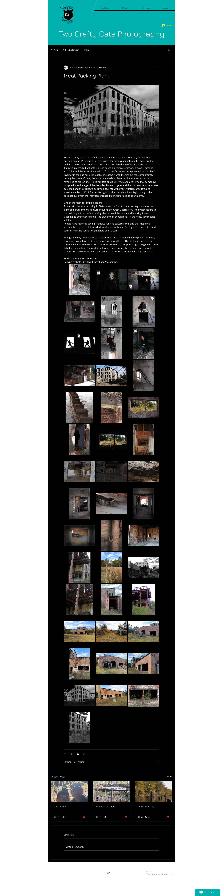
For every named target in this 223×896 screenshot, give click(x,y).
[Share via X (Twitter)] (71, 754)
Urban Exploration (71, 50)
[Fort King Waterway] (111, 791)
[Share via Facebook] (65, 754)
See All (169, 776)
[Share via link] (84, 754)
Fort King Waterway (106, 806)
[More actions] (157, 67)
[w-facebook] (108, 873)
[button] (169, 50)
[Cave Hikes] (69, 791)
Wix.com (169, 874)
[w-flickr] (111, 871)
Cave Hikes (60, 806)
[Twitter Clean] (115, 871)
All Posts (54, 50)
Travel (86, 50)
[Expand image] (79, 279)
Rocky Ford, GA (146, 806)
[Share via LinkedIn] (77, 754)
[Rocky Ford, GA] (153, 791)
